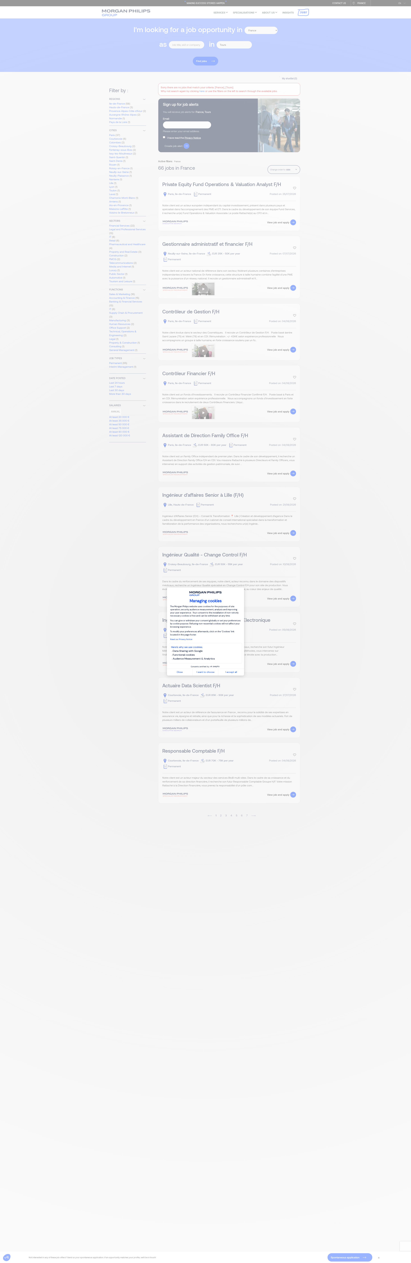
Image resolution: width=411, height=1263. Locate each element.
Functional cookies (184, 654)
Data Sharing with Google (188, 651)
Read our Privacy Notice (181, 639)
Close (180, 672)
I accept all (231, 672)
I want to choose (205, 672)
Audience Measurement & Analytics (194, 658)
